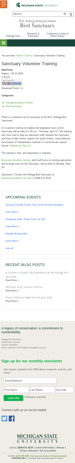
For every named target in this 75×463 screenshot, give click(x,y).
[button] (3, 43)
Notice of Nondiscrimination (55, 456)
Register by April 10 (20, 145)
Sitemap (60, 448)
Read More (11, 280)
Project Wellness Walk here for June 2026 (28, 297)
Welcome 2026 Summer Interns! (23, 287)
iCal (21, 88)
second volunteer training (17, 160)
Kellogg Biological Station (19, 102)
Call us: (21, 448)
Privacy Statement (29, 451)
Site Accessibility (48, 451)
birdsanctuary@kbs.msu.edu (16, 178)
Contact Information (44, 448)
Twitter (4, 418)
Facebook (12, 418)
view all (9, 248)
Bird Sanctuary (37, 25)
